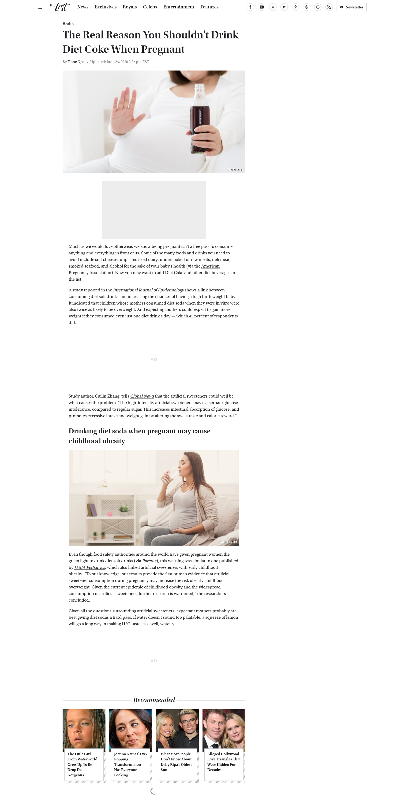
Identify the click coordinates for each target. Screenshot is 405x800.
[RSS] (329, 7)
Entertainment (178, 7)
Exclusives (106, 7)
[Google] (318, 7)
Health (68, 24)
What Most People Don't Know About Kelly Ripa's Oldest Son (176, 762)
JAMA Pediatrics (89, 567)
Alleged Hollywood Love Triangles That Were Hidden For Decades (223, 762)
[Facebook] (250, 7)
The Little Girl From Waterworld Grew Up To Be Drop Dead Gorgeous (82, 764)
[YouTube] (261, 7)
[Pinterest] (295, 7)
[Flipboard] (284, 7)
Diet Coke (174, 272)
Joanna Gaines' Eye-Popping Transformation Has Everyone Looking (130, 764)
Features (209, 7)
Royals (130, 7)
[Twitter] (273, 7)
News (83, 7)
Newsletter (355, 7)
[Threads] (306, 7)
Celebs (150, 7)
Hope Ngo (76, 62)
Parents (149, 560)
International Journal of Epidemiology (148, 290)
